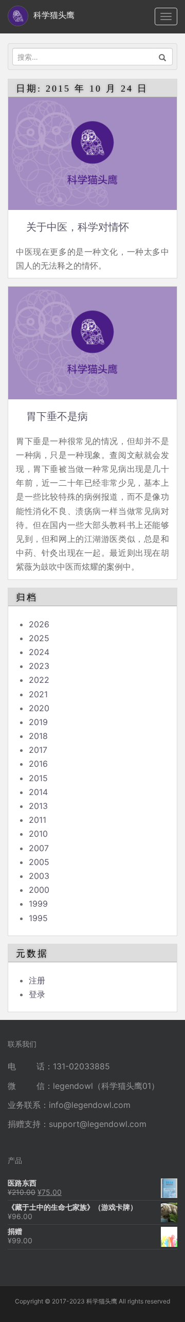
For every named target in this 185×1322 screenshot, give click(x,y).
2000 (39, 890)
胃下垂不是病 (57, 416)
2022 (39, 680)
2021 (38, 694)
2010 (38, 834)
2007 (39, 848)
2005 (39, 862)
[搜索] (163, 56)
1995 (38, 918)
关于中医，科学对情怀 (77, 227)
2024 (39, 652)
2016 (38, 764)
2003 (39, 876)
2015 (38, 778)
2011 (37, 820)
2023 (39, 666)
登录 (37, 994)
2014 (38, 792)
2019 (38, 722)
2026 (39, 624)
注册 (37, 980)
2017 (38, 750)
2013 (38, 806)
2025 (39, 638)
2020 (39, 708)
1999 (38, 903)
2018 (38, 736)
